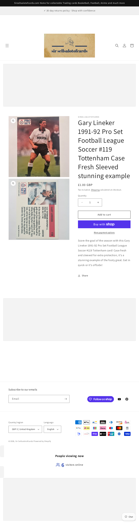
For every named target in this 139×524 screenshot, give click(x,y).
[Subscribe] (65, 399)
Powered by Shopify (42, 441)
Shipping (95, 189)
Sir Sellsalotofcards (24, 441)
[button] (7, 45)
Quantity (82, 195)
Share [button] (85, 275)
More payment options (104, 232)
